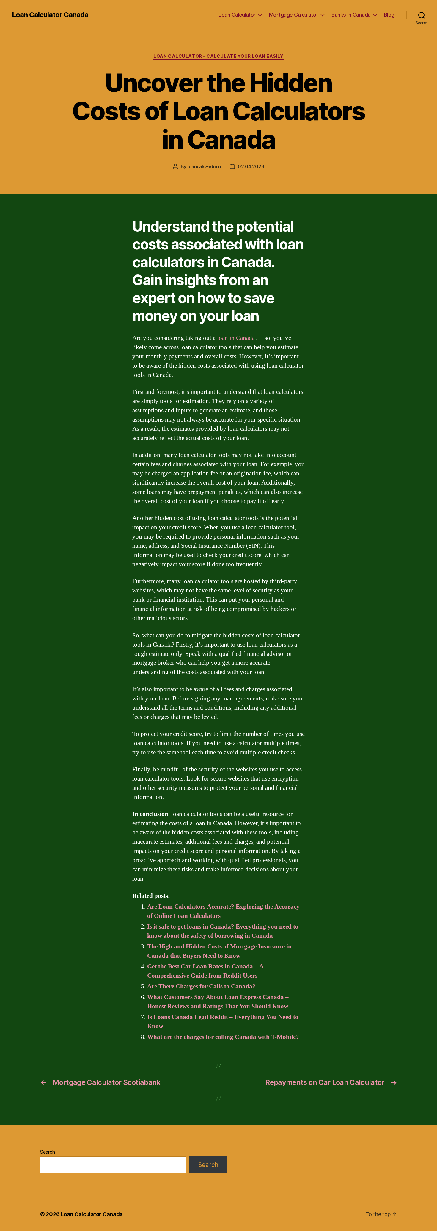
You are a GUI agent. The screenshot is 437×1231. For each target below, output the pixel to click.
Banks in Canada (351, 15)
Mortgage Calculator (293, 15)
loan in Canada (236, 338)
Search (47, 1152)
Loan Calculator (237, 15)
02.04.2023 (251, 166)
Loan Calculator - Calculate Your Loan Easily (218, 56)
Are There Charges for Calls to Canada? (201, 986)
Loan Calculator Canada (50, 14)
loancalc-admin (204, 166)
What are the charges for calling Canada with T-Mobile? (223, 1037)
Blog (389, 15)
